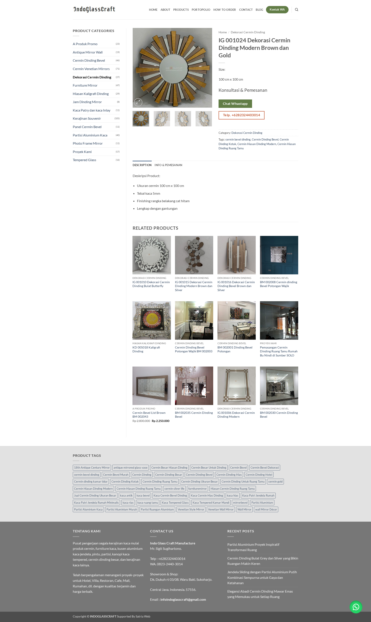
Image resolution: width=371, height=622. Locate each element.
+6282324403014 (171, 558)
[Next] (205, 68)
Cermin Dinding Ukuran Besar (199, 481)
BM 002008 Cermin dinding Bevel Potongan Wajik (278, 284)
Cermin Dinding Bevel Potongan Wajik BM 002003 (193, 349)
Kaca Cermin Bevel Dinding (170, 495)
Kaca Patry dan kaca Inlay (91, 110)
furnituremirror (197, 488)
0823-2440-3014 (170, 564)
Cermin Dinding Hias (229, 474)
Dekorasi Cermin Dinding (92, 77)
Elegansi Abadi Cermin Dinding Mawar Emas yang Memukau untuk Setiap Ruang (260, 594)
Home (153, 9)
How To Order (224, 9)
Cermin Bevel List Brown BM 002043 (149, 415)
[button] (138, 102)
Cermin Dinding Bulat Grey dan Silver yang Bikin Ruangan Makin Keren (262, 561)
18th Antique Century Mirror (92, 467)
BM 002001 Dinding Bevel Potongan (234, 349)
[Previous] (139, 68)
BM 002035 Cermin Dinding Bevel (194, 415)
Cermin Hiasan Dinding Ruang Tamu (139, 488)
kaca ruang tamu (147, 502)
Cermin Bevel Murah (115, 474)
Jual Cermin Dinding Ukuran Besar (95, 495)
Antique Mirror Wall (88, 52)
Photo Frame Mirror (88, 143)
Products (181, 9)
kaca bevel (143, 495)
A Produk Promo (85, 44)
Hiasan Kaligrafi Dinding (91, 94)
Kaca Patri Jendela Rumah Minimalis (96, 502)
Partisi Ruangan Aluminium (157, 509)
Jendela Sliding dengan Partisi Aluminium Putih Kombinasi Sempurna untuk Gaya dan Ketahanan (262, 577)
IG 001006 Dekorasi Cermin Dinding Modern (236, 415)
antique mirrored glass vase (130, 467)
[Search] (296, 10)
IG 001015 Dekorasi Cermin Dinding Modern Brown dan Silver (193, 286)
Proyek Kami (82, 152)
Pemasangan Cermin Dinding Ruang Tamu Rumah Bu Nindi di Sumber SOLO (279, 351)
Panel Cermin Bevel (87, 127)
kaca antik (126, 495)
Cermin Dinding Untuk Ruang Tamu (243, 481)
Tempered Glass (84, 160)
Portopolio (201, 9)
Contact (246, 9)
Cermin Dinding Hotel (259, 474)
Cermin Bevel (238, 467)
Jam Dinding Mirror (87, 102)
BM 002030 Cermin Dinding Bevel (279, 415)
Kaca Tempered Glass (175, 502)
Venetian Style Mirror (191, 509)
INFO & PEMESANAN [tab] (168, 165)
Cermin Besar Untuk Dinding (208, 467)
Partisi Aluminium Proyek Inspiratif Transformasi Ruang (253, 547)
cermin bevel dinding (238, 139)
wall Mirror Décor (266, 509)
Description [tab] (142, 165)
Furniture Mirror (85, 85)
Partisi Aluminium (262, 502)
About (165, 9)
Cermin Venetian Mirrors (91, 69)
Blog (259, 9)
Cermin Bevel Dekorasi (265, 467)
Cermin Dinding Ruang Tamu (160, 481)
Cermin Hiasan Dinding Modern (256, 144)
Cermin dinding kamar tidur (91, 481)
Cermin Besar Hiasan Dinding (169, 467)
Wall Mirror (244, 509)
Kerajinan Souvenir (87, 118)
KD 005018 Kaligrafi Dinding (146, 349)
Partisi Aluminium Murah (121, 509)
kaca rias (128, 502)
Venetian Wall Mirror (221, 509)
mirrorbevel (240, 502)
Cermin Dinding (141, 474)
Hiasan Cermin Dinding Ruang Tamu (233, 488)
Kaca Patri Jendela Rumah (258, 495)
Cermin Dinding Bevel (89, 60)
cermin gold (275, 481)
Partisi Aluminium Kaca (90, 135)
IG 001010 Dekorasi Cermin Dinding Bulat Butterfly (151, 284)
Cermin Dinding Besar (168, 474)
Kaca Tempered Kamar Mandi (211, 502)
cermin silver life (174, 488)
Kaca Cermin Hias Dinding (207, 495)
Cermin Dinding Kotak (125, 481)
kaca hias (232, 495)
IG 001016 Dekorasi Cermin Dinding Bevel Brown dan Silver (236, 286)
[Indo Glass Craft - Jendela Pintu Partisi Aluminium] (94, 10)
